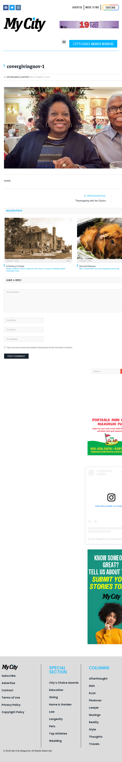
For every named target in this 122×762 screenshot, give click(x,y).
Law (51, 712)
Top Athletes (58, 733)
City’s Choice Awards (64, 683)
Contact (7, 690)
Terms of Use (11, 697)
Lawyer (94, 708)
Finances (95, 700)
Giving (53, 697)
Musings (95, 715)
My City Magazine (97, 539)
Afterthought (98, 679)
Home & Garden (60, 704)
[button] (64, 42)
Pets (52, 726)
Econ (92, 693)
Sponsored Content (18, 77)
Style (92, 729)
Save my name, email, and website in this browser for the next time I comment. (39, 347)
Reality (94, 722)
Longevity (56, 719)
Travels (94, 744)
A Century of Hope (35, 268)
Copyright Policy (13, 712)
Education (56, 690)
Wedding (55, 741)
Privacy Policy (11, 705)
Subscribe (9, 676)
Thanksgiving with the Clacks (90, 200)
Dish (92, 686)
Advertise (8, 683)
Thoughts (95, 737)
